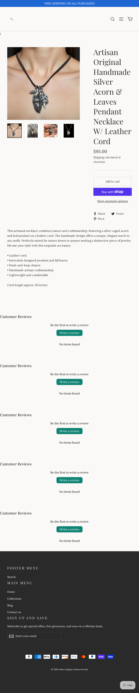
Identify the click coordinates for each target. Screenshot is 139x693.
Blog (10, 605)
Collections (14, 598)
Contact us (14, 612)
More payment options (112, 201)
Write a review (69, 333)
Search (11, 577)
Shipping (98, 157)
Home (11, 591)
